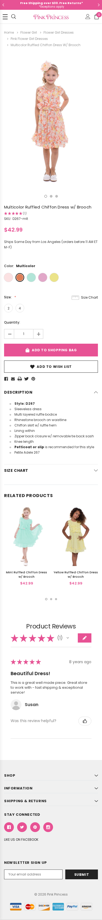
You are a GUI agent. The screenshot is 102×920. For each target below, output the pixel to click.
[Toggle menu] (5, 16)
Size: (8, 297)
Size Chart (89, 297)
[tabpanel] (51, 121)
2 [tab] (51, 196)
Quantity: (12, 322)
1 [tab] (45, 196)
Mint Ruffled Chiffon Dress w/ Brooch (26, 574)
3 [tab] (56, 196)
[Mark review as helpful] (84, 721)
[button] (67, 638)
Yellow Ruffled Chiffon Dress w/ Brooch (76, 574)
